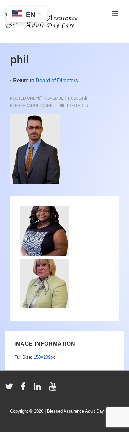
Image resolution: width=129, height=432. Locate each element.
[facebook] (25, 388)
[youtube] (53, 388)
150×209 (42, 357)
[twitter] (10, 388)
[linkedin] (39, 388)
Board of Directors (57, 80)
